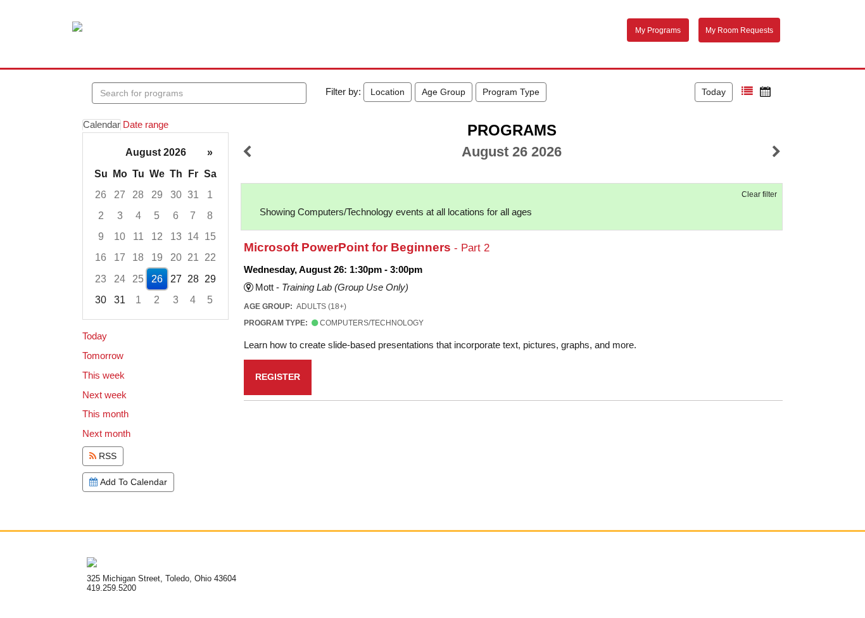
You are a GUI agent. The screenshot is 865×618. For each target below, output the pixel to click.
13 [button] (176, 236)
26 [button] (100, 194)
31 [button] (193, 194)
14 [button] (193, 236)
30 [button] (176, 194)
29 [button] (157, 194)
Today (714, 92)
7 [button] (193, 215)
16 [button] (100, 257)
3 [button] (120, 215)
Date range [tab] (145, 125)
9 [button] (101, 236)
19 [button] (157, 257)
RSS (106, 456)
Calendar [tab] (101, 125)
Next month (106, 434)
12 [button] (157, 236)
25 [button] (138, 279)
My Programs (658, 30)
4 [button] (138, 215)
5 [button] (157, 215)
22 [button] (210, 257)
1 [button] (210, 194)
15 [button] (210, 236)
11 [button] (138, 236)
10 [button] (119, 236)
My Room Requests (739, 30)
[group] (155, 226)
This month (105, 414)
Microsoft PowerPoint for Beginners (366, 247)
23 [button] (100, 279)
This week (103, 375)
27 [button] (119, 194)
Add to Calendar (132, 482)
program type (511, 92)
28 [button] (138, 194)
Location (387, 92)
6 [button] (176, 215)
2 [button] (101, 215)
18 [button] (138, 257)
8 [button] (210, 215)
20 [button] (176, 257)
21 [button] (193, 257)
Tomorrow (102, 356)
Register (277, 377)
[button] (747, 91)
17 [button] (119, 257)
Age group (443, 92)
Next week (104, 395)
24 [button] (119, 279)
